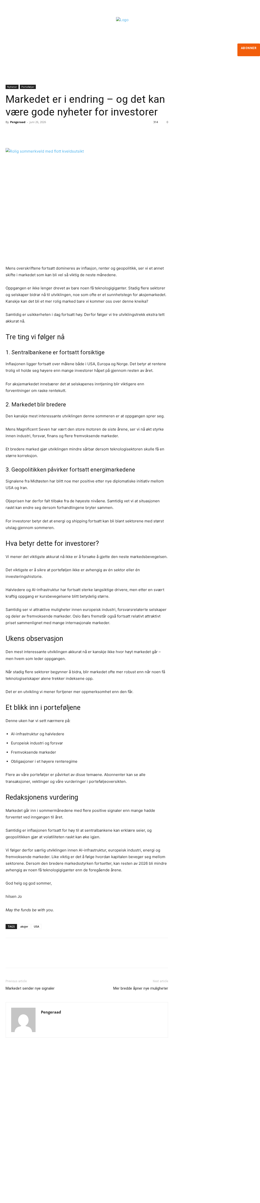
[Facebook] (11, 133)
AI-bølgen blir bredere (137, 1111)
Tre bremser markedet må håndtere (150, 1097)
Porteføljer (27, 87)
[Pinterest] (34, 133)
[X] (22, 133)
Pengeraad (17, 122)
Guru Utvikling (164, 1191)
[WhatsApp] (46, 133)
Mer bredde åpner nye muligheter (140, 988)
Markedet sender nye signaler (30, 988)
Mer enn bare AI (132, 1126)
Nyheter (12, 87)
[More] (57, 133)
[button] (200, 80)
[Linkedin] (15, 1140)
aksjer (24, 926)
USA (36, 926)
